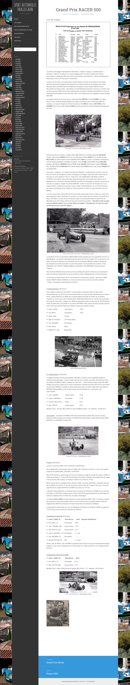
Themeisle (92, 681)
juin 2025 (18, 59)
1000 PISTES (17, 37)
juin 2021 (18, 99)
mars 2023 (18, 79)
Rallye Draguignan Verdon (21, 26)
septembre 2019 (20, 133)
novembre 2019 (19, 129)
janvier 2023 (18, 81)
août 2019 (18, 135)
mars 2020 (18, 121)
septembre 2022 (20, 83)
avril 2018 (18, 147)
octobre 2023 (19, 73)
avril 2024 (18, 65)
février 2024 (18, 69)
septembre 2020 (20, 113)
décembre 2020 (19, 109)
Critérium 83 (17, 40)
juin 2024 (18, 61)
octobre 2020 (19, 111)
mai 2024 (18, 63)
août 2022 (18, 85)
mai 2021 (18, 101)
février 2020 (18, 123)
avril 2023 (18, 77)
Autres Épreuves (19, 33)
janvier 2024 (18, 71)
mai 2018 (18, 145)
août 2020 (18, 115)
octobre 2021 (19, 95)
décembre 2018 (19, 139)
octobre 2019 (19, 131)
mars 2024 (18, 67)
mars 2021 (18, 105)
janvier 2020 (18, 125)
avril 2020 (18, 119)
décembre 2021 (19, 91)
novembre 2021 (19, 93)
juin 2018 (18, 143)
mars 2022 (18, 87)
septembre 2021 (20, 97)
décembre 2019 (19, 127)
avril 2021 (18, 103)
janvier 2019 (18, 137)
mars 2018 (18, 150)
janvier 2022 (18, 89)
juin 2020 (18, 117)
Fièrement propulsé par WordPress (70, 681)
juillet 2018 (18, 141)
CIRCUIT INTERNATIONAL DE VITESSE (23, 30)
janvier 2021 (18, 107)
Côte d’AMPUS (17, 22)
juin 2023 (18, 75)
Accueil (16, 19)
